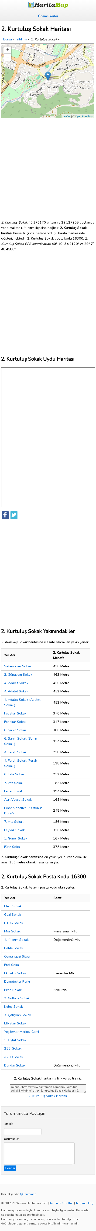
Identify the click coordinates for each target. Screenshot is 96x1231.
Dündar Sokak (14, 1065)
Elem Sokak (13, 906)
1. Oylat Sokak (15, 1040)
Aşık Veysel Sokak (18, 799)
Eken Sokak (13, 989)
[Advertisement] (48, 167)
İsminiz (8, 1124)
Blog (90, 1203)
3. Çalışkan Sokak (17, 1015)
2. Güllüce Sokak (17, 998)
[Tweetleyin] (13, 515)
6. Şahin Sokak (15, 730)
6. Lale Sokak (14, 774)
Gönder (10, 1168)
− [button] (7, 57)
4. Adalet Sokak (16, 683)
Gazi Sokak (12, 914)
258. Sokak (12, 1048)
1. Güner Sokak (15, 838)
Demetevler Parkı (17, 981)
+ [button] (7, 50)
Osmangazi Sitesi (17, 956)
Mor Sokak (12, 931)
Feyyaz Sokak (14, 830)
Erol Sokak (12, 964)
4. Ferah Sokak (15, 752)
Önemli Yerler (48, 16)
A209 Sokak (13, 1057)
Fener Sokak (13, 791)
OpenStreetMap (84, 116)
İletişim (80, 1203)
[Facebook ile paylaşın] (5, 515)
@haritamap (28, 1194)
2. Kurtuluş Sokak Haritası (48, 1095)
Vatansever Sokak (17, 666)
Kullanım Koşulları (61, 1203)
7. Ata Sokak (14, 782)
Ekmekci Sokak (15, 973)
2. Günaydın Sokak (18, 674)
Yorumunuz (11, 1139)
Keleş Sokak (13, 1006)
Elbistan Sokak (15, 1023)
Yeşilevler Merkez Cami (21, 1031)
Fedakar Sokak (15, 713)
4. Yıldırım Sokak (16, 939)
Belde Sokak (13, 948)
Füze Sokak (12, 846)
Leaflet (66, 116)
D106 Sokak (13, 923)
